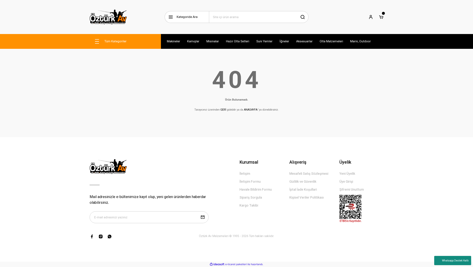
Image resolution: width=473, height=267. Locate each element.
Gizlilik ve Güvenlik (302, 181)
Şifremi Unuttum (351, 189)
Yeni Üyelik (347, 173)
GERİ (223, 109)
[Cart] (381, 17)
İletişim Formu (250, 181)
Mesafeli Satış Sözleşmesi (308, 173)
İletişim (244, 173)
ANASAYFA (251, 109)
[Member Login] (371, 17)
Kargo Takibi (248, 205)
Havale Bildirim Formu (255, 189)
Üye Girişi (346, 181)
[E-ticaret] (236, 264)
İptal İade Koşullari (303, 189)
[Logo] (108, 17)
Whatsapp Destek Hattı (455, 260)
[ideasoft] (217, 264)
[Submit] (203, 217)
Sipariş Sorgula (250, 197)
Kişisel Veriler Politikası (306, 197)
